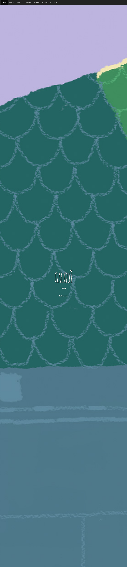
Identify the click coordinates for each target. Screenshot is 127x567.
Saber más (63, 296)
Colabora (28, 2)
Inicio (5, 2)
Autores (37, 2)
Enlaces (45, 2)
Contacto (53, 2)
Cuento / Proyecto (15, 2)
